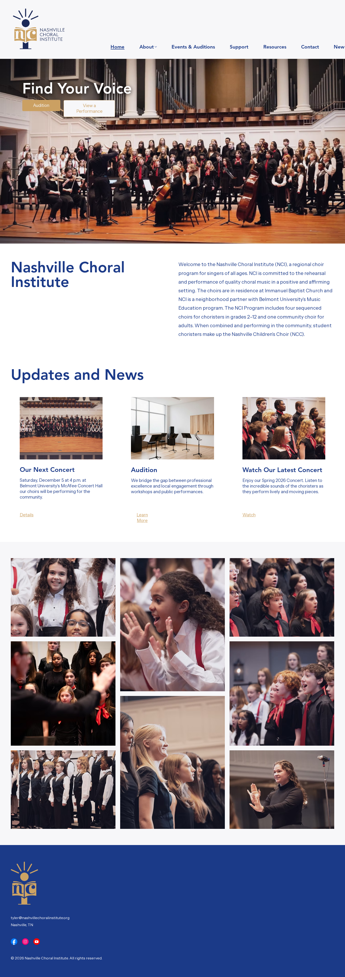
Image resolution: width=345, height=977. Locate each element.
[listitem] (63, 597)
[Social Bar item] (14, 941)
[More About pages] (156, 47)
